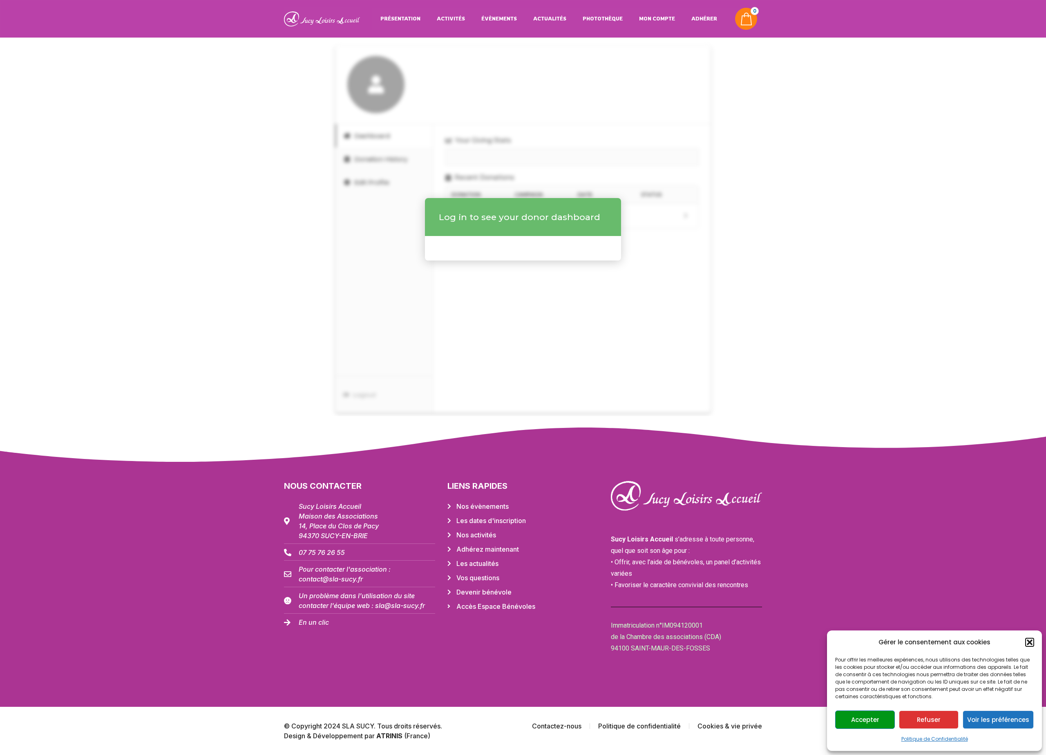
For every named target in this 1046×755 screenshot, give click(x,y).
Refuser (929, 719)
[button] (1030, 642)
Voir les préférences (998, 719)
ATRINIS (390, 736)
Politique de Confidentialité (934, 738)
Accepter (865, 719)
